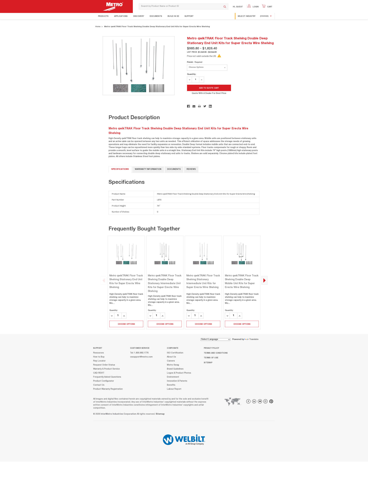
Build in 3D (173, 16)
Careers (171, 361)
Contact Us (98, 385)
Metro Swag (173, 365)
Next (264, 280)
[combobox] (180, 6)
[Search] (225, 6)
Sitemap (208, 362)
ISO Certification (175, 353)
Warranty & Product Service (106, 369)
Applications (121, 16)
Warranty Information (148, 169)
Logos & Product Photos (179, 373)
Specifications (120, 169)
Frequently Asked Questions (107, 377)
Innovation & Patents (177, 381)
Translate (253, 339)
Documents (156, 16)
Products (103, 16)
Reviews (191, 169)
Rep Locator (99, 361)
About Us (171, 357)
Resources (98, 353)
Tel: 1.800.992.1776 (139, 353)
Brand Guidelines (175, 369)
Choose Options (126, 324)
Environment (173, 377)
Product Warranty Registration (108, 389)
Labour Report (174, 389)
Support (189, 16)
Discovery (138, 16)
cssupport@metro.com (141, 357)
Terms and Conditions (216, 353)
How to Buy (98, 357)
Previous (104, 280)
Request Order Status (104, 365)
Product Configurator (103, 381)
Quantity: (191, 74)
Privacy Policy (211, 348)
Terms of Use (211, 357)
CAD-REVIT (98, 373)
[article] (126, 282)
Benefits (171, 385)
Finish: (194, 62)
